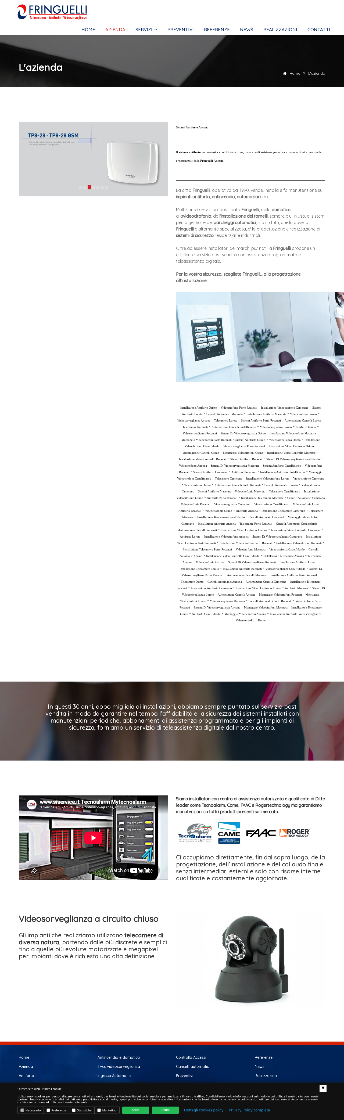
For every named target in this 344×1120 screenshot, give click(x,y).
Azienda (115, 29)
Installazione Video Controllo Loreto (258, 588)
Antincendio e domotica (119, 1057)
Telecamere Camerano (228, 478)
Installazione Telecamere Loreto (199, 568)
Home (88, 29)
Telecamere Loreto (225, 420)
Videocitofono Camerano (308, 478)
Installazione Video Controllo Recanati (203, 459)
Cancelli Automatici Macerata (224, 414)
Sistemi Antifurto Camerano (210, 472)
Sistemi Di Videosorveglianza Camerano (277, 536)
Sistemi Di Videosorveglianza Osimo (243, 433)
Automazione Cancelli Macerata (247, 575)
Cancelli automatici (193, 1066)
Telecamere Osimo (192, 581)
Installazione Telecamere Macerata (262, 497)
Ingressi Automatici (114, 1075)
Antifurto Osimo (306, 426)
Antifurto (26, 1075)
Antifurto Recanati (189, 510)
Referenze (217, 29)
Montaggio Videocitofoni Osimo (243, 452)
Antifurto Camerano (243, 472)
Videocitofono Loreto (303, 414)
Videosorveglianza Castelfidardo (286, 568)
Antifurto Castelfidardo (206, 613)
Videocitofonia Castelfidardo (287, 549)
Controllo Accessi (191, 1057)
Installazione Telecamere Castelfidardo (221, 517)
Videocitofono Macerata (251, 549)
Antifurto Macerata (297, 588)
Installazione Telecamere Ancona (283, 555)
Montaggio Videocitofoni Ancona (245, 613)
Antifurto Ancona (247, 510)
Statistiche (83, 1110)
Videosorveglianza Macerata (227, 601)
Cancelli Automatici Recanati (266, 517)
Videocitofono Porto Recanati (239, 407)
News (246, 29)
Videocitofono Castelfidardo (271, 504)
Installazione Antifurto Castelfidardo (282, 472)
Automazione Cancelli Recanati (197, 530)
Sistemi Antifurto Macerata (214, 491)
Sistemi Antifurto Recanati (246, 459)
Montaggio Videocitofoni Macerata (266, 607)
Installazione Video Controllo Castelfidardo (233, 555)
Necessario (33, 1110)
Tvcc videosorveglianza (119, 1066)
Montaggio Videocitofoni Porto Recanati (206, 439)
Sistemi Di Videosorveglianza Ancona (217, 607)
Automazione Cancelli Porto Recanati (237, 485)
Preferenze (59, 1110)
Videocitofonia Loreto (306, 504)
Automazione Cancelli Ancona (236, 594)
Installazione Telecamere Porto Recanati (207, 549)
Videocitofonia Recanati (195, 504)
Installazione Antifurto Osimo (198, 407)
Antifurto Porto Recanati (222, 497)
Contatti (318, 29)
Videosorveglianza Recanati (200, 433)
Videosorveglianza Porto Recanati (244, 446)
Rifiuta (165, 1110)
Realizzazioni (280, 29)
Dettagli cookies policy (204, 1110)
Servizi (144, 29)
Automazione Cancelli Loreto (303, 420)
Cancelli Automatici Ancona (224, 581)
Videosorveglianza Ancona (193, 420)
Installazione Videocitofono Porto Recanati (246, 543)
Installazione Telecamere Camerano (283, 510)
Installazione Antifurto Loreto (298, 562)
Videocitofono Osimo (197, 485)
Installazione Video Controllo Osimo (291, 446)
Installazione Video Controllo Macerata (291, 452)
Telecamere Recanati (195, 426)
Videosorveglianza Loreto (276, 426)
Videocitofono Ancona (193, 465)
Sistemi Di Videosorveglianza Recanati (252, 562)
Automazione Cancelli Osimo (201, 452)
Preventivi (180, 29)
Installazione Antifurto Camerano (211, 588)
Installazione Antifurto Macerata (266, 414)
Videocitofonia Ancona (210, 562)
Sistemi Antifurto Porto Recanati (261, 420)
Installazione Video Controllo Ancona (244, 530)
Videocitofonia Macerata (250, 491)
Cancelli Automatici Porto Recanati (270, 601)
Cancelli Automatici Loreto (281, 485)
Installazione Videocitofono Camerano (285, 407)
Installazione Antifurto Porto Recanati (293, 575)
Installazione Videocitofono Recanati (299, 543)
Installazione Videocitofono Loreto (267, 478)
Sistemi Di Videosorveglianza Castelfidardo (293, 459)
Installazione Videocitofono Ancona (226, 536)
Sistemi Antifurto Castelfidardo (282, 465)
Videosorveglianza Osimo (285, 439)
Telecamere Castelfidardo (284, 491)
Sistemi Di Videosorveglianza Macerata (235, 465)
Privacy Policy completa (249, 1110)
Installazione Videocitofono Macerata (293, 433)
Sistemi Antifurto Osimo (250, 439)
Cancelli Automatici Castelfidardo (296, 523)
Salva (135, 1110)
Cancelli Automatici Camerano (306, 497)
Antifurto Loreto (190, 536)
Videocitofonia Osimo (218, 510)
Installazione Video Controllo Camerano (296, 530)
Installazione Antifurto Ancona (217, 523)
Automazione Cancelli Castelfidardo (234, 426)
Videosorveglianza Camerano (232, 504)
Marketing (109, 1110)
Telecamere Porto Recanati (255, 523)
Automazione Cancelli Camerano (266, 581)
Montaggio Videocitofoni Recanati (280, 594)
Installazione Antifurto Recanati (242, 568)
